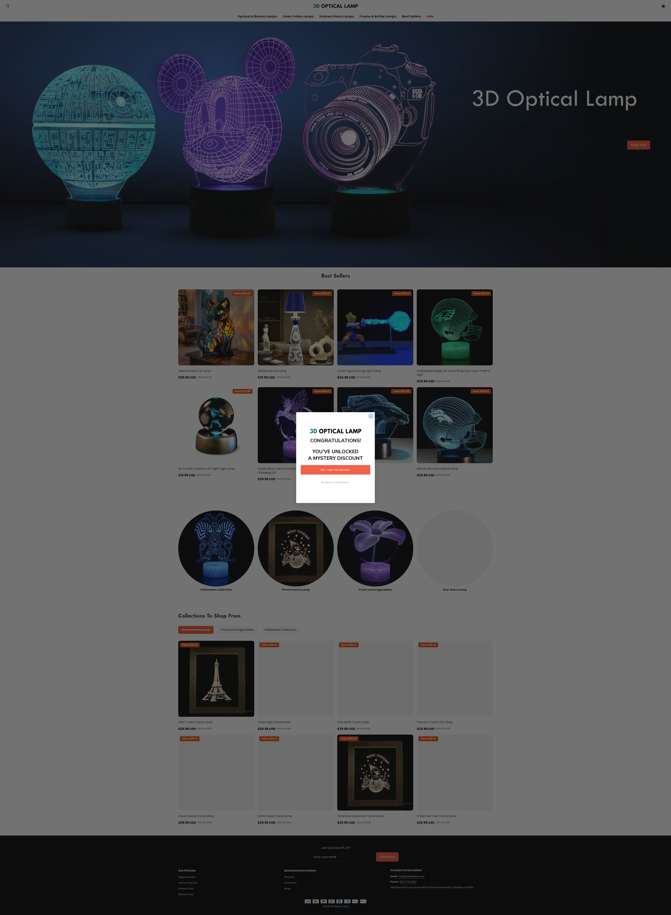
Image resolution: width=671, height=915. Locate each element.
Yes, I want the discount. (335, 470)
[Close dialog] (371, 416)
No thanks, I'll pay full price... (335, 482)
